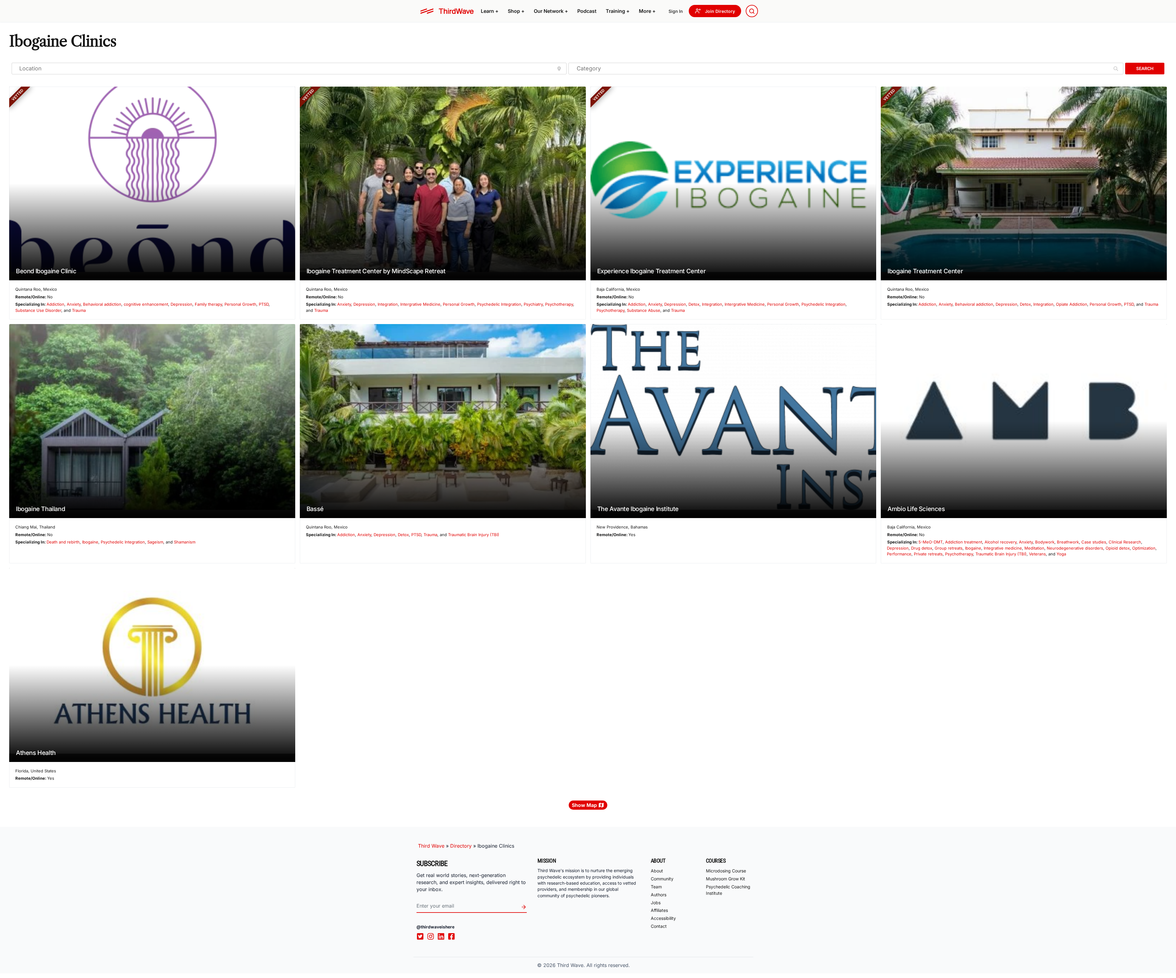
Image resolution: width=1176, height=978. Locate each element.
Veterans (1037, 553)
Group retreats (949, 548)
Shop (516, 11)
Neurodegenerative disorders (1075, 548)
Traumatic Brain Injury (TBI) (473, 534)
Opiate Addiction (1071, 304)
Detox (693, 304)
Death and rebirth (63, 541)
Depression (181, 304)
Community (662, 878)
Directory (461, 846)
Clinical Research (1125, 541)
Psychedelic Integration (499, 304)
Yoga (1061, 553)
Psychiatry (533, 304)
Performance (899, 553)
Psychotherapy (559, 304)
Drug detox (921, 548)
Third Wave (431, 846)
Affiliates (659, 910)
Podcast (587, 11)
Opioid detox (1118, 548)
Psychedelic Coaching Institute (728, 890)
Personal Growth (240, 304)
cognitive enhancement (146, 304)
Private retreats (928, 553)
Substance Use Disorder (38, 310)
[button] (489, 11)
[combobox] (752, 11)
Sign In (676, 11)
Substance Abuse (643, 310)
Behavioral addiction (102, 304)
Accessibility (663, 918)
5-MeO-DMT (930, 541)
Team (656, 886)
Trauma (79, 310)
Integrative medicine (1003, 548)
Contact (659, 926)
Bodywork (1044, 541)
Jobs (656, 902)
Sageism (155, 541)
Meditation (1034, 548)
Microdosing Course (726, 870)
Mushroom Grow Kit (725, 878)
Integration (388, 304)
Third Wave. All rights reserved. (593, 965)
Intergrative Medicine (420, 304)
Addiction (55, 304)
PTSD (264, 304)
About (657, 870)
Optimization (1143, 548)
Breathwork (1068, 541)
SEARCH (1144, 68)
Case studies (1093, 541)
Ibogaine (90, 541)
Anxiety (74, 304)
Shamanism (184, 541)
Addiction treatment (963, 541)
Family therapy (208, 304)
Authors (658, 894)
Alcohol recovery (1000, 541)
